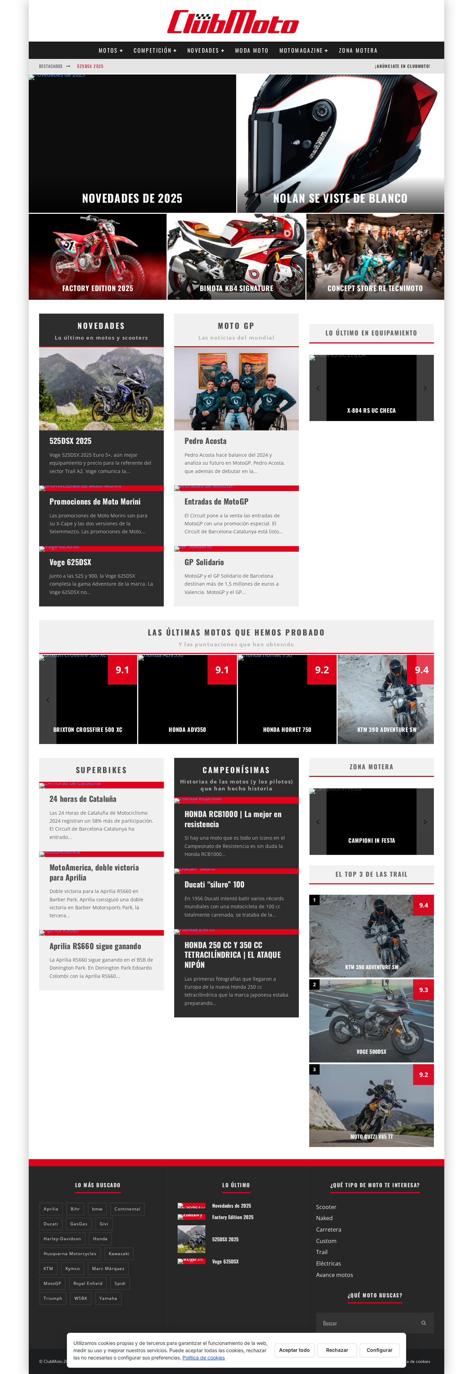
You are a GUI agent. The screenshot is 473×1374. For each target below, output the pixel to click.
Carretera (328, 1229)
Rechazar (337, 1350)
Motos (108, 50)
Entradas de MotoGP (217, 501)
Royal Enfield (87, 1283)
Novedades (203, 50)
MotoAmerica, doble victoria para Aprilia (94, 872)
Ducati (51, 1224)
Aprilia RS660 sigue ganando (95, 945)
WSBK (80, 1298)
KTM (48, 1268)
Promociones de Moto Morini (95, 501)
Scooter (326, 1207)
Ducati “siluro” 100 (214, 884)
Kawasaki (119, 1254)
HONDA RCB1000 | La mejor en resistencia (233, 818)
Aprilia (51, 1209)
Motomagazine (301, 50)
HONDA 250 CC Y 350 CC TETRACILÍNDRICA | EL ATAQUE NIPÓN (233, 954)
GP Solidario (204, 561)
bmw (97, 1209)
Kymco (72, 1268)
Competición (152, 50)
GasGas (79, 1224)
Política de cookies (412, 1361)
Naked (324, 1218)
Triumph (53, 1298)
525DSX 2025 (90, 61)
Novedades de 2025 (231, 1205)
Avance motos (334, 1275)
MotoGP (52, 1283)
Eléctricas (328, 1263)
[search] (423, 1323)
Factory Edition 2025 (232, 1216)
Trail (322, 1252)
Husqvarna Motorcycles (70, 1254)
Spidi (120, 1283)
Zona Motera (358, 50)
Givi (104, 1224)
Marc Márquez (108, 1268)
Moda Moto (252, 50)
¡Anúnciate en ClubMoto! (402, 66)
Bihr (75, 1209)
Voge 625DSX (70, 561)
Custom (326, 1241)
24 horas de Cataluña (83, 798)
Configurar (380, 1350)
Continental (128, 1209)
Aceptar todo (294, 1350)
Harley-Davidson (62, 1239)
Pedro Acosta (206, 440)
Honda (100, 1239)
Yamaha (108, 1298)
